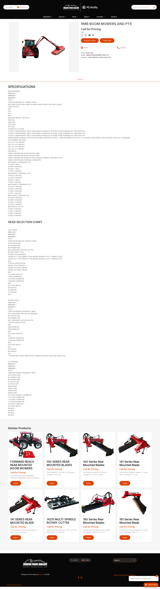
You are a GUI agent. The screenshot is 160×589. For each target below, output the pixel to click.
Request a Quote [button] (90, 40)
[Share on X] (86, 35)
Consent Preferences (14, 585)
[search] (154, 7)
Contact (114, 17)
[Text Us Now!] (151, 584)
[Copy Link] (93, 35)
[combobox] (144, 7)
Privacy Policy (118, 575)
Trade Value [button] (107, 40)
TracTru (41, 574)
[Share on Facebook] (82, 35)
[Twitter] (81, 577)
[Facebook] (78, 577)
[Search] (134, 560)
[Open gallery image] (44, 47)
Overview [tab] (80, 79)
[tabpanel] (44, 47)
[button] (9, 7)
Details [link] (15, 483)
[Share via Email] (89, 35)
